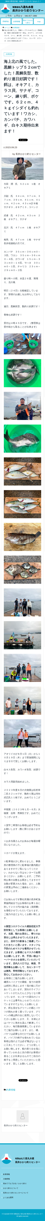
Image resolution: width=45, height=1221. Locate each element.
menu (6, 21)
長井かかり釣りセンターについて (15, 1193)
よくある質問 (8, 1197)
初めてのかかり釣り (28, 21)
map (39, 21)
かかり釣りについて (10, 1188)
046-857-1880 (31, 16)
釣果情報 (16, 21)
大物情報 (6, 1179)
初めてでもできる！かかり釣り (15, 1183)
